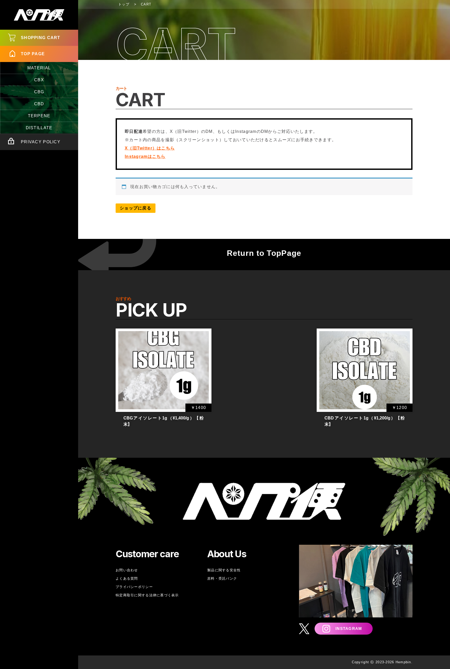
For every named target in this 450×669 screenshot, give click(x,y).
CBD (39, 104)
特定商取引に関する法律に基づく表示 (147, 595)
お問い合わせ (127, 570)
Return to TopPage (264, 253)
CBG (39, 92)
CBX (39, 80)
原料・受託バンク (222, 578)
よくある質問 (127, 578)
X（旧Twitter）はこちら (150, 148)
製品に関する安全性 (224, 570)
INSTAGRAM (348, 628)
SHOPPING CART (40, 37)
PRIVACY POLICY (40, 142)
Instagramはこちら (145, 156)
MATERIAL (39, 68)
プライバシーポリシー (134, 587)
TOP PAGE (33, 54)
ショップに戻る (135, 208)
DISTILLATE (39, 128)
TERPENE (39, 116)
